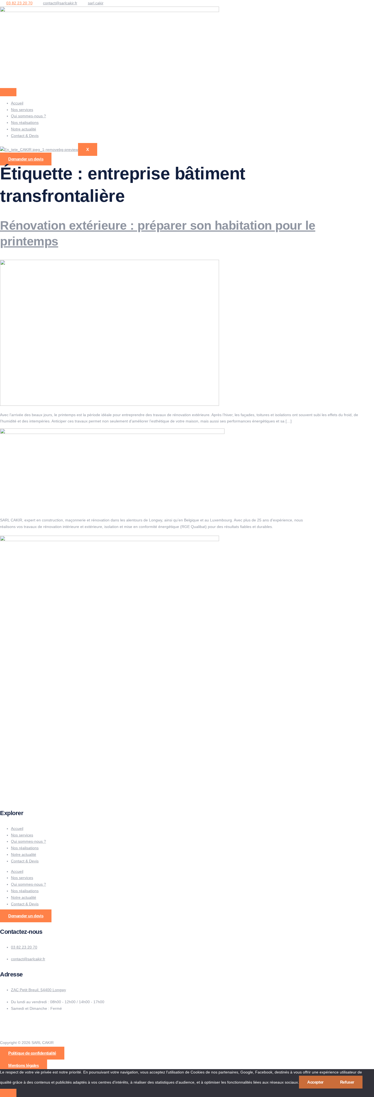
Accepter (315, 1082)
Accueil (17, 103)
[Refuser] (8, 1093)
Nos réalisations (25, 122)
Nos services (22, 109)
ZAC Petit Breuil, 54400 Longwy (38, 990)
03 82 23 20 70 (24, 947)
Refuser (347, 1082)
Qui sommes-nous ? (28, 116)
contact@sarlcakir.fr (28, 959)
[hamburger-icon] (8, 92)
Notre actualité (23, 129)
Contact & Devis (25, 135)
